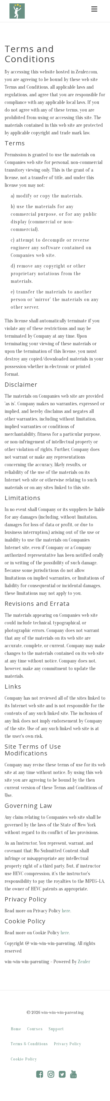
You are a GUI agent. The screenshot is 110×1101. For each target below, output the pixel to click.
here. (66, 911)
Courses (35, 1029)
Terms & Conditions (29, 1044)
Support (56, 1029)
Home (16, 1029)
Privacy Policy (67, 1044)
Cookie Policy (24, 1059)
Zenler (84, 961)
